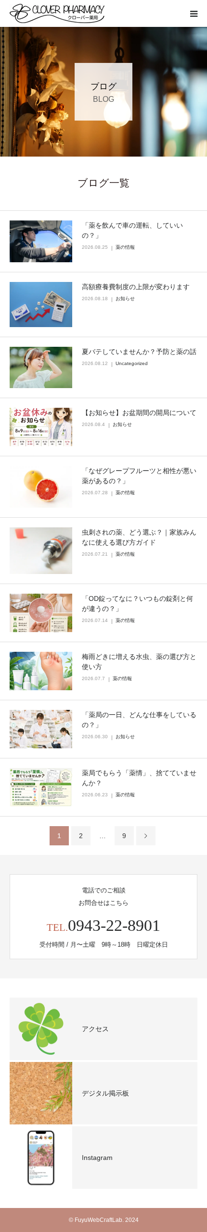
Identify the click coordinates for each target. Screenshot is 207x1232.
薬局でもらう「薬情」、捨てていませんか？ (139, 778)
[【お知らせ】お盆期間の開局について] (41, 427)
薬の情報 (125, 247)
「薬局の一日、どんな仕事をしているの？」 (139, 720)
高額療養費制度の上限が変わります (136, 287)
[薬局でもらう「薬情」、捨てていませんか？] (41, 787)
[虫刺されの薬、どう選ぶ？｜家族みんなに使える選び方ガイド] (41, 550)
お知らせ (125, 298)
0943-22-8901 (114, 925)
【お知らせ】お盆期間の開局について (139, 412)
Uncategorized (132, 363)
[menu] (193, 13)
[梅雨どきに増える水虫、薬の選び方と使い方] (41, 671)
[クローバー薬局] (57, 13)
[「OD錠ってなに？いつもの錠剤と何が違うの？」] (41, 613)
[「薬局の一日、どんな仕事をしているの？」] (41, 729)
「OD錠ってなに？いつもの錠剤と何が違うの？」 (137, 603)
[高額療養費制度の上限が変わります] (41, 304)
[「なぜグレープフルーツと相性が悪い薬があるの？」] (41, 486)
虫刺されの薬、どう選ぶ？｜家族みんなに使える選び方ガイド (139, 537)
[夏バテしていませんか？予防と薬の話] (41, 368)
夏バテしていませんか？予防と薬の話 (139, 351)
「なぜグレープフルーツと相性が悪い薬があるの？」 (139, 476)
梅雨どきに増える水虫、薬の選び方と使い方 (139, 662)
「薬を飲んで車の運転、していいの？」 (132, 230)
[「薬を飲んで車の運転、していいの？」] (41, 241)
